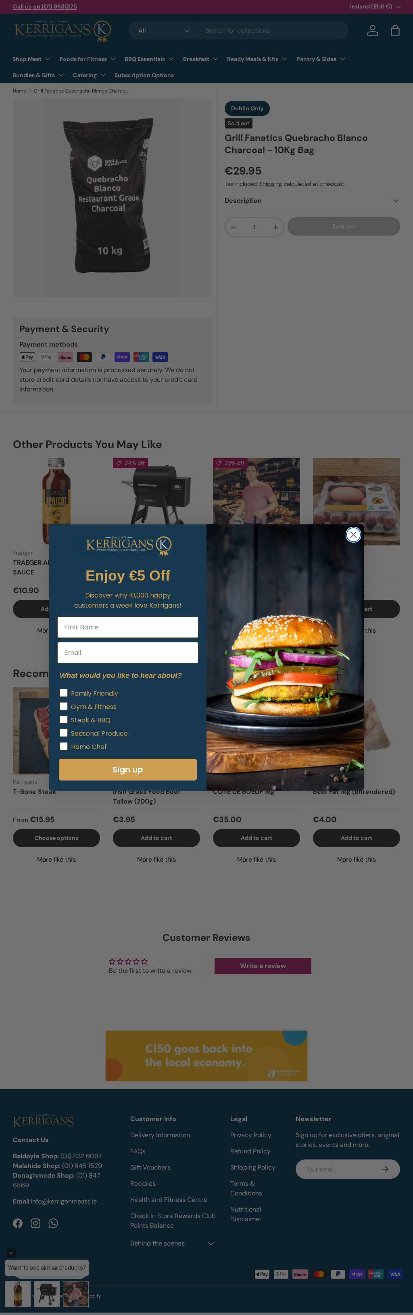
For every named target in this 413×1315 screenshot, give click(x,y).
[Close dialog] (353, 535)
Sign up (128, 769)
